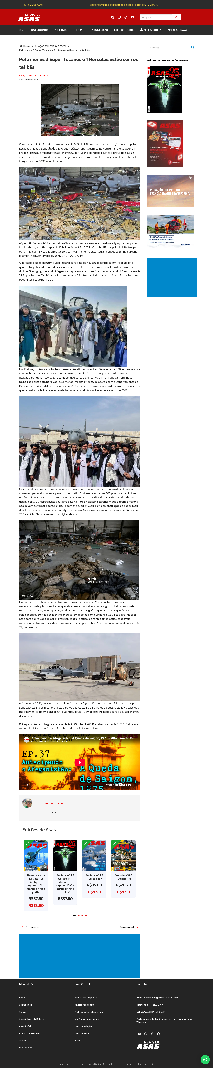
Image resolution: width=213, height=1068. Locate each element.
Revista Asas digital (84, 1004)
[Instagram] (119, 17)
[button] (74, 915)
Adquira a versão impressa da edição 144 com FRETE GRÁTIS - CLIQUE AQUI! (125, 4)
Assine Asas (100, 30)
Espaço (23, 1040)
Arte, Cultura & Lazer (29, 1033)
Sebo (77, 1040)
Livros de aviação (83, 1026)
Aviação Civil (25, 1026)
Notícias (61, 30)
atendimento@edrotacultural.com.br (161, 997)
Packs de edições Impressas (89, 1011)
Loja (79, 30)
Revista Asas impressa (86, 997)
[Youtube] (132, 17)
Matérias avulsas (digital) (87, 1019)
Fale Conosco (124, 30)
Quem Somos (39, 30)
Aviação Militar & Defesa (31, 1019)
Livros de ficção (82, 1033)
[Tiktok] (125, 17)
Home (21, 30)
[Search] (176, 17)
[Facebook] (112, 17)
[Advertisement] (80, 956)
